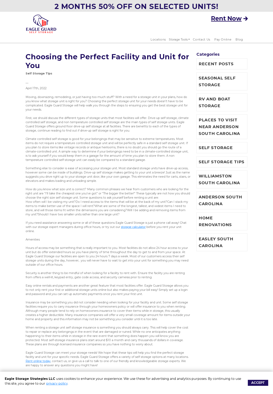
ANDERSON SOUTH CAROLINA (220, 200)
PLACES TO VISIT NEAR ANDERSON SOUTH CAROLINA (219, 127)
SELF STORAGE (216, 147)
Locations (158, 39)
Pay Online (223, 39)
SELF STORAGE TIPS (221, 161)
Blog (239, 39)
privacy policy (57, 383)
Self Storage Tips (39, 73)
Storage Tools (178, 39)
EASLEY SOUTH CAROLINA (216, 242)
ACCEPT (258, 383)
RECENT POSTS (216, 63)
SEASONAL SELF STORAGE (217, 81)
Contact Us (201, 39)
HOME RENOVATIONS (215, 221)
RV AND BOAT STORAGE (214, 102)
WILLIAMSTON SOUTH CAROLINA (219, 179)
